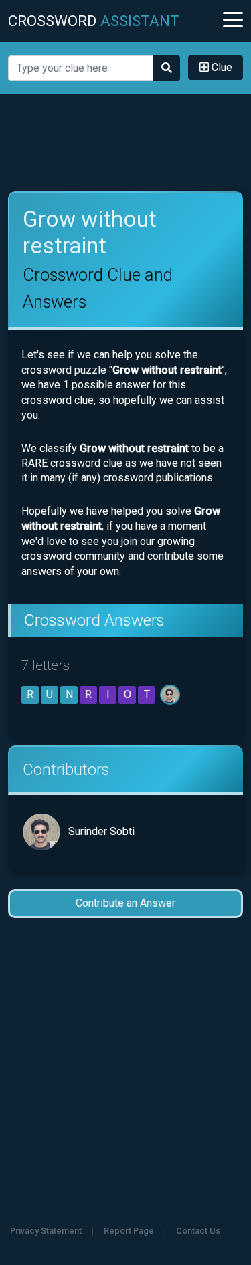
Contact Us (198, 1231)
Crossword (93, 20)
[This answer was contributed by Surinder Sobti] (171, 694)
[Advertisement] (125, 143)
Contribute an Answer (125, 903)
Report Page (129, 1231)
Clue (220, 67)
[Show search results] (166, 68)
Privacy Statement (46, 1231)
